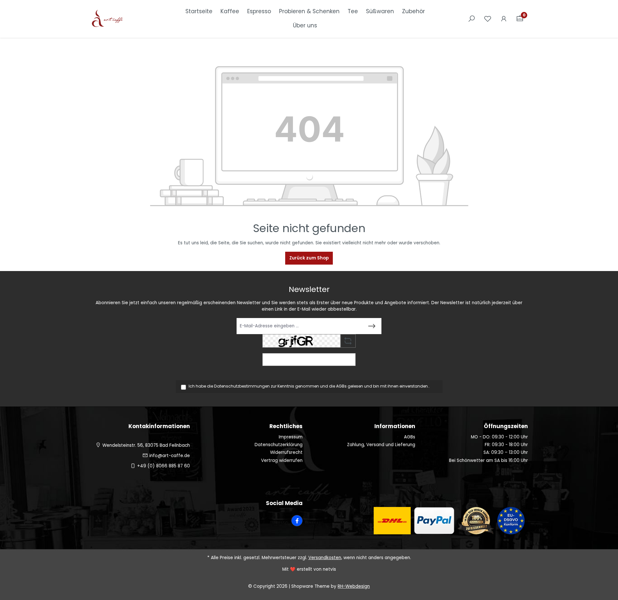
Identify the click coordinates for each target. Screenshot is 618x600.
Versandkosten (324, 558)
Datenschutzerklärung (279, 445)
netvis (329, 569)
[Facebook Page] (297, 520)
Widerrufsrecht (286, 452)
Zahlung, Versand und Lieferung (381, 445)
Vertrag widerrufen (282, 460)
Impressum (291, 437)
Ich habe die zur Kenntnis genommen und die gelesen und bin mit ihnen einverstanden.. (309, 386)
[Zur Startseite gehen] (122, 19)
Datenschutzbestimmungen (242, 386)
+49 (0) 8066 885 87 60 (163, 466)
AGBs (341, 386)
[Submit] (371, 326)
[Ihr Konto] (504, 19)
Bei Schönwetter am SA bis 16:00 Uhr (488, 460)
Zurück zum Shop (309, 258)
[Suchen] (472, 19)
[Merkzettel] (488, 19)
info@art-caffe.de (169, 456)
